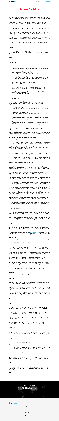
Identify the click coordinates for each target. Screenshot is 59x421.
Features (42, 1)
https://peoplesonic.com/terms (35, 18)
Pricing (39, 1)
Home (37, 1)
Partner (26, 409)
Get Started (48, 1)
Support (26, 415)
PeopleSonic (29, 419)
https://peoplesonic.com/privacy (34, 232)
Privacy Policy (27, 412)
